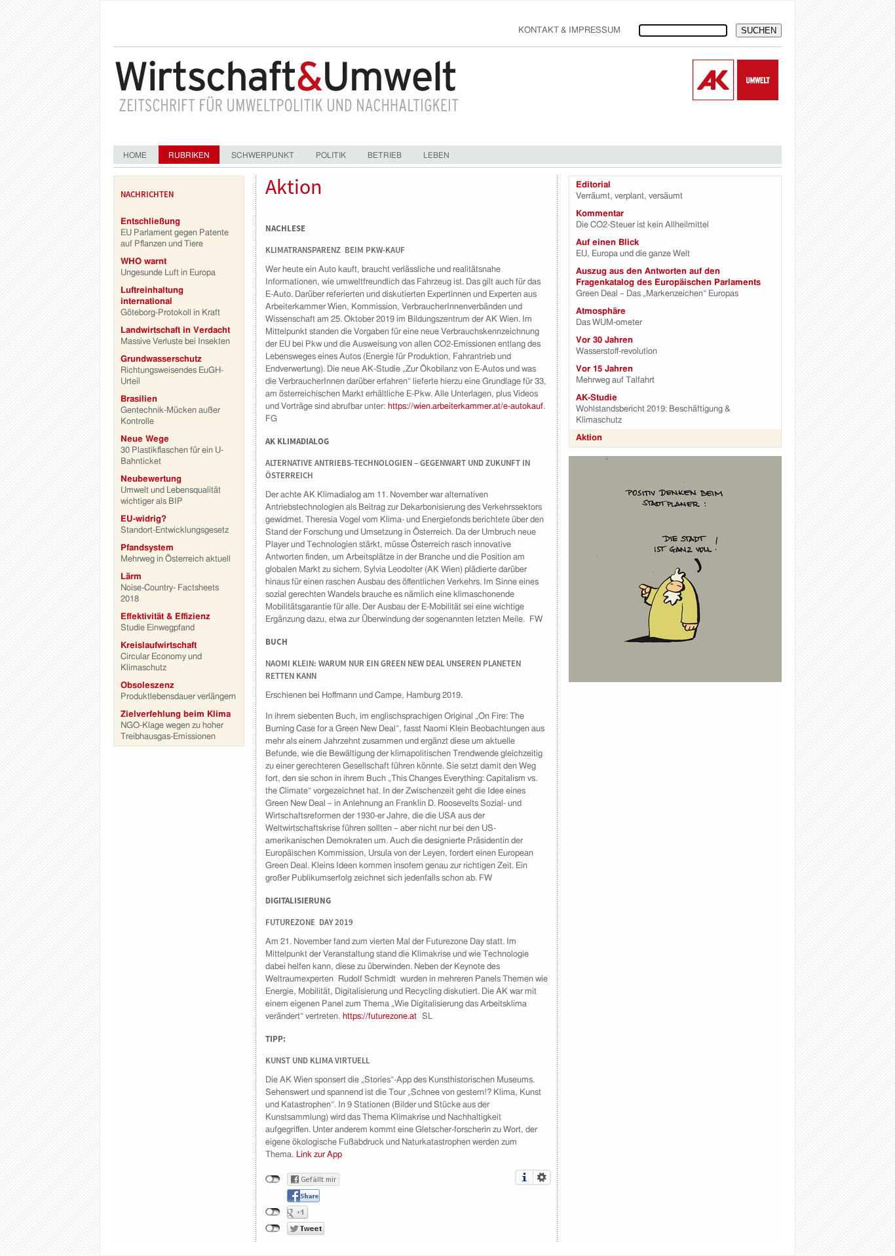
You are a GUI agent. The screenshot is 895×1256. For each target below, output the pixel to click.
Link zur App (319, 1155)
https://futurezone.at (380, 1016)
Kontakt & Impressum (569, 30)
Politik (331, 155)
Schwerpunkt (262, 155)
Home (135, 155)
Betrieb (385, 155)
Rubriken (189, 155)
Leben (436, 155)
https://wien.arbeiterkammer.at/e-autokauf (465, 406)
